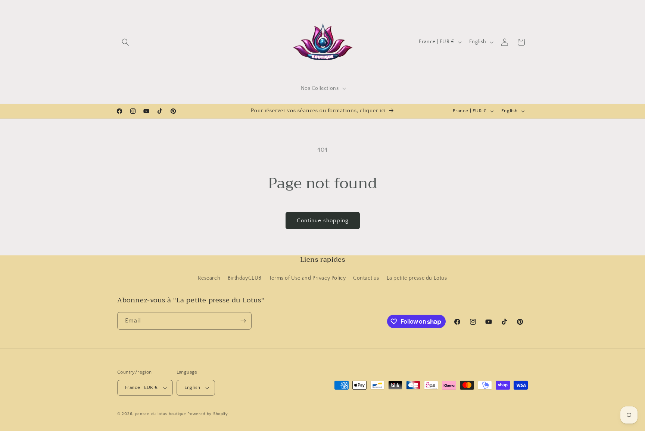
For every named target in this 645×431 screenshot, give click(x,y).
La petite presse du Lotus (417, 278)
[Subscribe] (243, 321)
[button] (125, 42)
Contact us (366, 278)
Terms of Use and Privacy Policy (307, 278)
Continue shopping (323, 220)
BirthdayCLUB (245, 278)
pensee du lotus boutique (160, 414)
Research (209, 278)
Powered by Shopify (207, 414)
